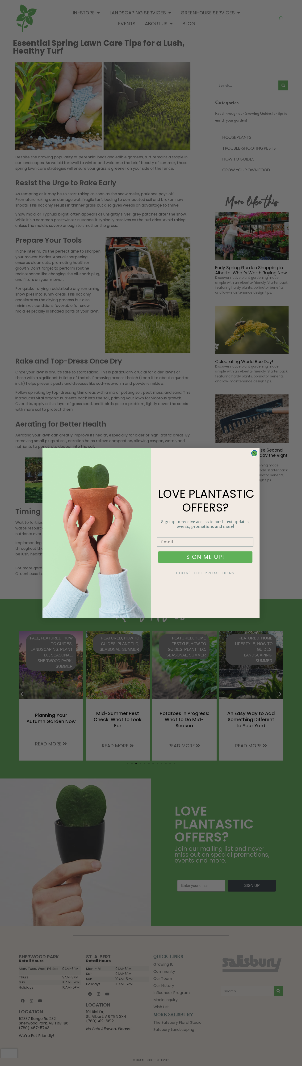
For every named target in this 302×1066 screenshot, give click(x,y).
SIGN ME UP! (205, 557)
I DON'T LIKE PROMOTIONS (205, 573)
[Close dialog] (254, 453)
